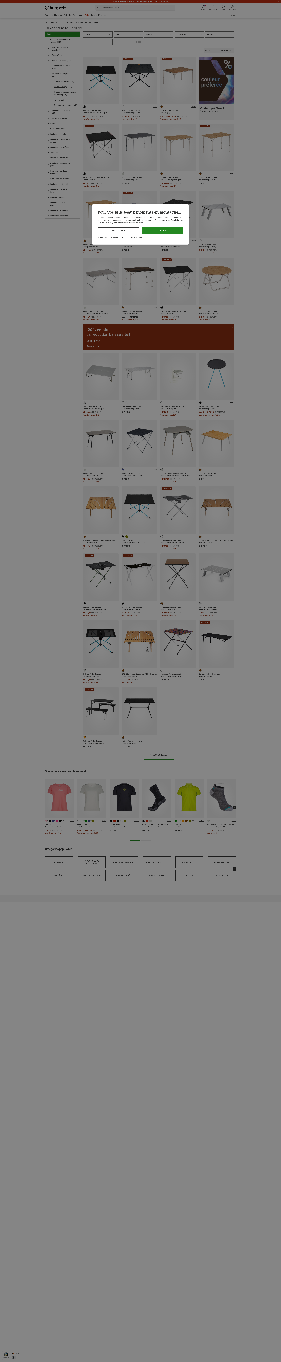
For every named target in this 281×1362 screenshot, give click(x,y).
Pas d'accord (118, 231)
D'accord (162, 231)
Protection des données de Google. (130, 223)
